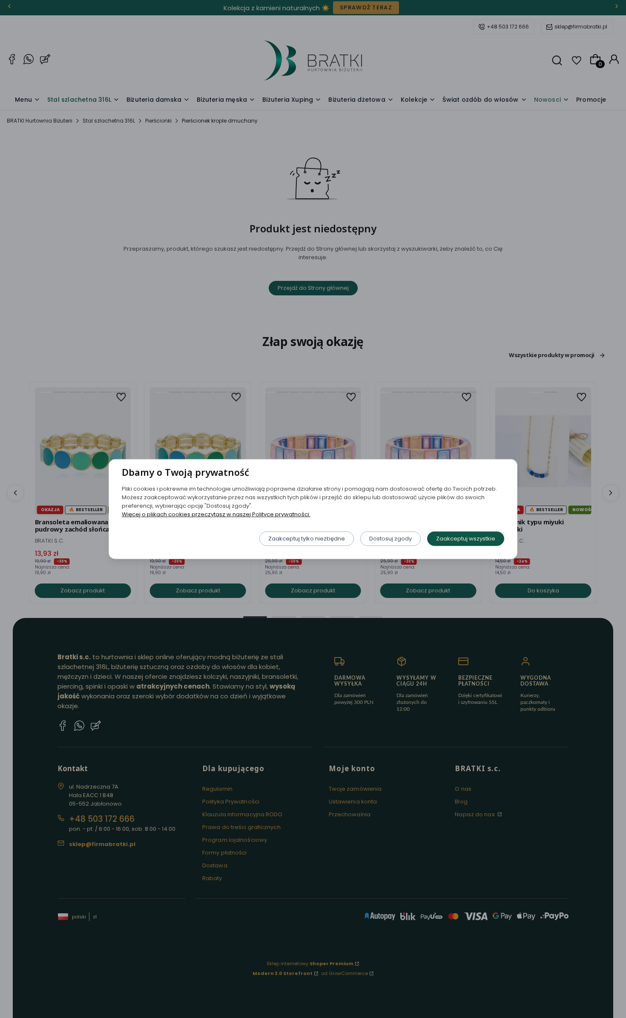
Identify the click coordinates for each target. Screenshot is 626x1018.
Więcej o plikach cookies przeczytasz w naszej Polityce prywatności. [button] (216, 514)
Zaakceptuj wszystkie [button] (465, 538)
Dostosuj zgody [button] (390, 538)
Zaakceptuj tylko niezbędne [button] (306, 538)
